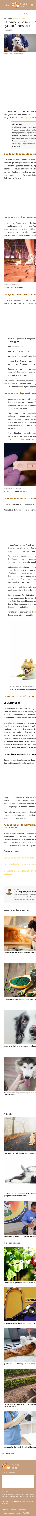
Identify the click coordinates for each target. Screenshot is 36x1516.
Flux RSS (26, 1513)
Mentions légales (8, 1513)
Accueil (20, 14)
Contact (18, 1513)
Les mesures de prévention (22, 141)
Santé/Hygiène (28, 14)
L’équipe (13, 1510)
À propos (5, 1510)
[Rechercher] (32, 5)
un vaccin (27, 117)
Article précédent (8, 1453)
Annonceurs (22, 1510)
